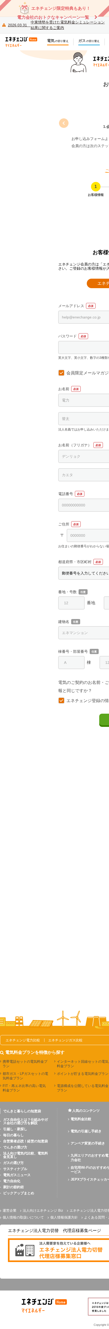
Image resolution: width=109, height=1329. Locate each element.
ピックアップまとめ (18, 1193)
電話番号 (65, 494)
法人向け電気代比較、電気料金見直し (25, 1155)
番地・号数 (67, 592)
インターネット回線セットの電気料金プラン (82, 1064)
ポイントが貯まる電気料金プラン (82, 1074)
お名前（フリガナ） (75, 445)
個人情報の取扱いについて (23, 1217)
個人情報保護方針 (64, 1217)
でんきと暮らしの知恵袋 (22, 1111)
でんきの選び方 (15, 1147)
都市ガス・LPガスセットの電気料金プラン (25, 1076)
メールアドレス (71, 306)
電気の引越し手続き (86, 1131)
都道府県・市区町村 (75, 562)
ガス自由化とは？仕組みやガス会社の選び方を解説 (25, 1121)
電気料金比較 (81, 1119)
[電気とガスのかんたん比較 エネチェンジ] (23, 42)
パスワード (67, 336)
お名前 (63, 389)
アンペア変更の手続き (88, 1143)
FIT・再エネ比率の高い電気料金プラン (24, 1088)
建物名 (63, 622)
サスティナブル (15, 1169)
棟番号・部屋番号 (73, 651)
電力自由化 (11, 1181)
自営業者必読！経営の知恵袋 (25, 1141)
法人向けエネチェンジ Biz (43, 1210)
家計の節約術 (13, 1187)
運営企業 (9, 1210)
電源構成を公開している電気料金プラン (82, 1088)
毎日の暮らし (13, 1135)
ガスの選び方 (13, 1163)
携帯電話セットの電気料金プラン (25, 1064)
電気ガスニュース (17, 1175)
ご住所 (63, 524)
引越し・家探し (15, 1129)
